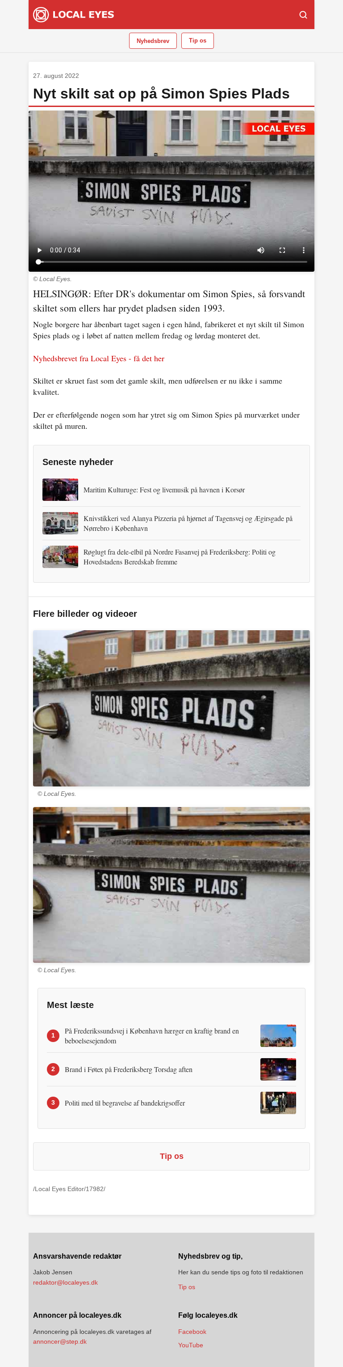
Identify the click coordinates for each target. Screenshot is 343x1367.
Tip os (197, 40)
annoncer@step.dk (60, 1341)
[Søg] (303, 14)
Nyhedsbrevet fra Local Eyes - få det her (98, 358)
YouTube (190, 1345)
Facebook (192, 1331)
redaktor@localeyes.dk (65, 1282)
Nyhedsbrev (153, 41)
